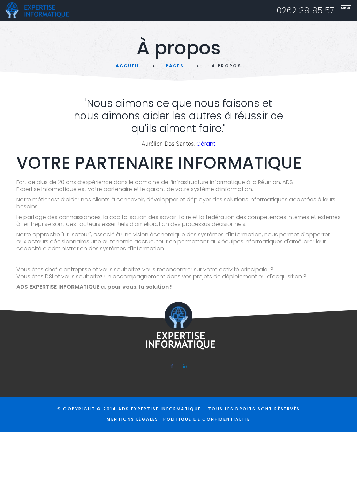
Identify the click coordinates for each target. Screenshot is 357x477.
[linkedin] (185, 366)
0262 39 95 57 (305, 10)
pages (175, 66)
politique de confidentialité (206, 419)
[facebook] (171, 366)
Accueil (128, 66)
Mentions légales (132, 419)
